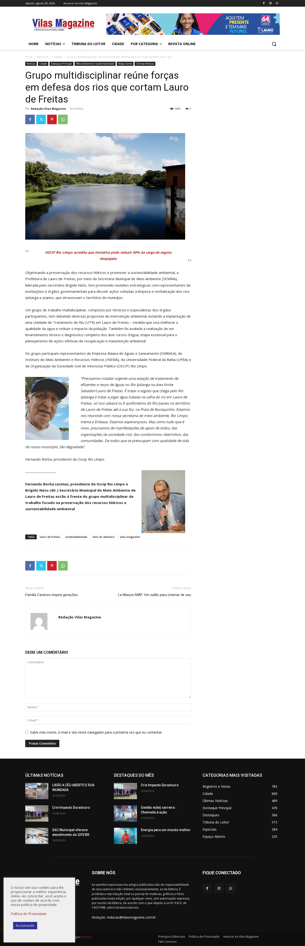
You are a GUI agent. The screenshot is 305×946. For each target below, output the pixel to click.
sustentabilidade (76, 537)
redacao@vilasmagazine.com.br (131, 917)
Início (28, 57)
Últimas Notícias (145, 63)
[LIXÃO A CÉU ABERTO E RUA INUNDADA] (36, 791)
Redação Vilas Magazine (48, 108)
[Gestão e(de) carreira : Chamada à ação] (125, 813)
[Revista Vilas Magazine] (63, 25)
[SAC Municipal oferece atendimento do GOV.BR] (36, 836)
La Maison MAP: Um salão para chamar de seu (154, 595)
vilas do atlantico (103, 537)
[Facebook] (264, 3)
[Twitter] (41, 119)
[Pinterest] (52, 119)
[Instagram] (270, 3)
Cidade (57, 57)
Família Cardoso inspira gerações (51, 595)
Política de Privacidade (28, 913)
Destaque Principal (61, 63)
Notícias (42, 57)
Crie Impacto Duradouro (71, 807)
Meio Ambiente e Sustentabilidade (95, 63)
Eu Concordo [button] (25, 925)
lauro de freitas (50, 537)
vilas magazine (130, 537)
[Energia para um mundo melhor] (125, 836)
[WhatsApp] (277, 3)
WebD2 (86, 937)
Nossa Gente (125, 63)
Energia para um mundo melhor (166, 830)
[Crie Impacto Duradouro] (36, 813)
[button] (274, 44)
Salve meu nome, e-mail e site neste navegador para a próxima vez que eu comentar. (96, 732)
